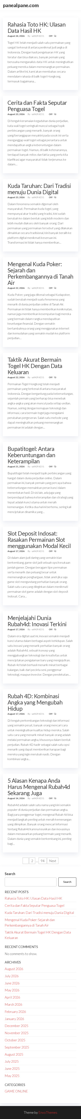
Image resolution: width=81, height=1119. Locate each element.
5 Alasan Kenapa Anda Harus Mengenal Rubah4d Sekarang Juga (39, 786)
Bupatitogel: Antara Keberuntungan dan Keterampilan (31, 454)
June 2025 (12, 1068)
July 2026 (12, 976)
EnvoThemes (47, 1112)
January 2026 (14, 1019)
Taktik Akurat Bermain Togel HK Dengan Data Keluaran (35, 365)
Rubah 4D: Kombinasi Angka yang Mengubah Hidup (35, 702)
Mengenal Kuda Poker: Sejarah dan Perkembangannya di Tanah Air (40, 273)
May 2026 (12, 990)
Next (52, 861)
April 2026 (12, 997)
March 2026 (13, 1004)
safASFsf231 (38, 35)
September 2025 (17, 1047)
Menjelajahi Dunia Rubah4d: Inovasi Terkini (37, 620)
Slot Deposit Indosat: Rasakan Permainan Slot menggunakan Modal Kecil (39, 539)
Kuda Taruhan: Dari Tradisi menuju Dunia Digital (39, 188)
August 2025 (14, 1054)
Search (10, 874)
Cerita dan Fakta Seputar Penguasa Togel (37, 105)
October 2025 (15, 1040)
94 (42, 861)
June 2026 (12, 983)
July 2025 (12, 1061)
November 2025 (16, 1033)
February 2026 (15, 1011)
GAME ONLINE (16, 1091)
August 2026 (14, 969)
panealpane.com (21, 5)
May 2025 (12, 1076)
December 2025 (16, 1026)
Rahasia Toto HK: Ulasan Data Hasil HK (37, 27)
